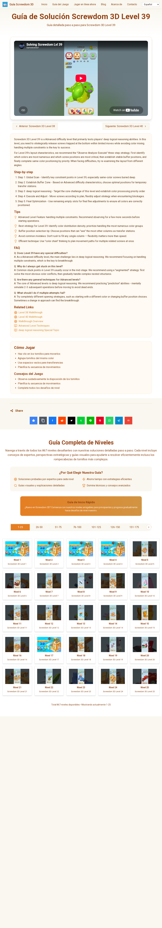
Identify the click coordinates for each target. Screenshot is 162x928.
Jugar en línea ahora (85, 4)
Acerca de (116, 4)
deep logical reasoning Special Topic (39, 330)
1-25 (20, 527)
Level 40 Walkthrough (30, 316)
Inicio (44, 4)
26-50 (39, 527)
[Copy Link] (43, 420)
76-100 (77, 527)
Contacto (132, 4)
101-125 (96, 527)
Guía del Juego (60, 4)
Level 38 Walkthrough (30, 312)
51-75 (58, 527)
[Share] (33, 420)
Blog (103, 4)
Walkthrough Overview (31, 321)
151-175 (134, 527)
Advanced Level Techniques (34, 325)
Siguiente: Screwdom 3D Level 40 (124, 126)
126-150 (115, 527)
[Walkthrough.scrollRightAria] (148, 527)
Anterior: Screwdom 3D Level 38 (37, 126)
